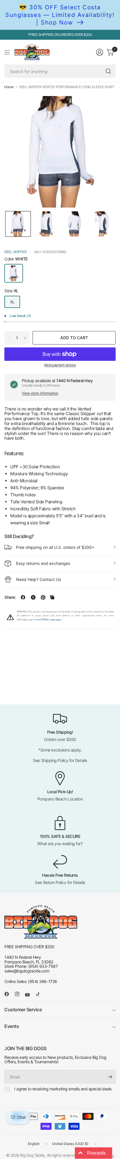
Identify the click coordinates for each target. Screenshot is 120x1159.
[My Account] (99, 52)
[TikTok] (40, 994)
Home (8, 87)
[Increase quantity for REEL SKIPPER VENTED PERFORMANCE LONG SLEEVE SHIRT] (25, 338)
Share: (10, 597)
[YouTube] (29, 995)
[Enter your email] (110, 1076)
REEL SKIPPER (15, 252)
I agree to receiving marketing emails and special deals (63, 1088)
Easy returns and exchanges (43, 563)
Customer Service (23, 1009)
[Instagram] (19, 994)
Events (11, 1026)
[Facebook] (9, 994)
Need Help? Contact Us (38, 579)
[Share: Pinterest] (43, 597)
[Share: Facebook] (23, 597)
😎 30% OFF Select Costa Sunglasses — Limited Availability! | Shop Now (59, 15)
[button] (18, 224)
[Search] (108, 71)
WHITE (13, 273)
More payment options (60, 365)
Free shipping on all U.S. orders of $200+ (55, 547)
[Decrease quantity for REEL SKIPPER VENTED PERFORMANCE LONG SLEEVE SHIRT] (9, 338)
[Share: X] (33, 597)
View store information (40, 393)
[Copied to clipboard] (52, 597)
